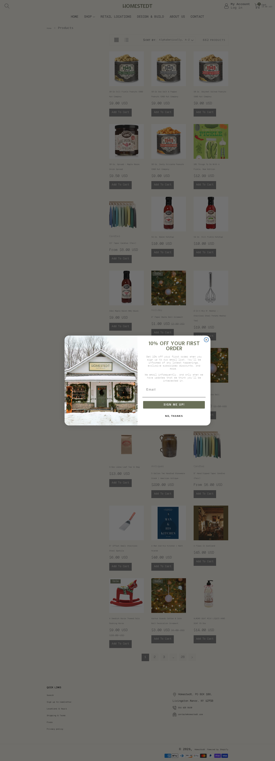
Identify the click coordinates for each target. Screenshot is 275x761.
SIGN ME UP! (174, 404)
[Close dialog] (206, 339)
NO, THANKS (174, 416)
